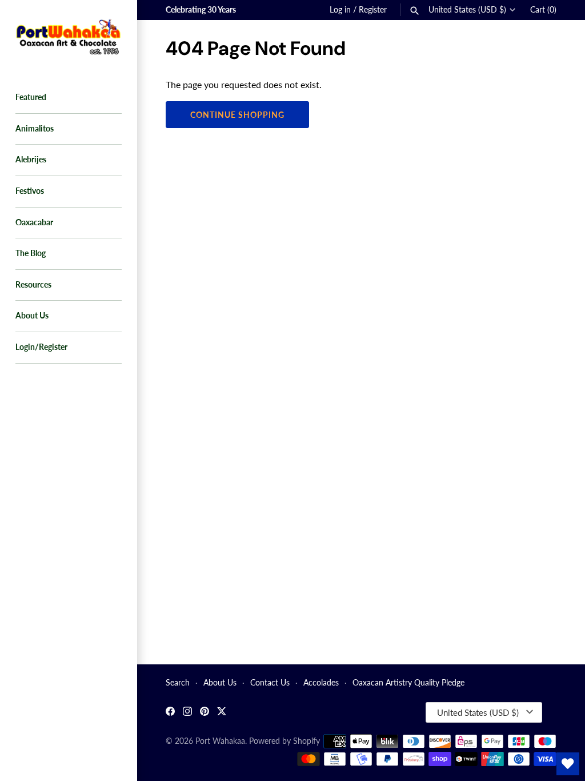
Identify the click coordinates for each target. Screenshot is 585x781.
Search (178, 682)
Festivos (29, 191)
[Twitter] (221, 712)
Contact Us (270, 682)
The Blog (30, 253)
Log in (340, 9)
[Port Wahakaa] (68, 35)
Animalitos (34, 128)
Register (373, 9)
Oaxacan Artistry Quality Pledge (408, 682)
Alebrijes (30, 159)
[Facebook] (170, 712)
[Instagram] (187, 712)
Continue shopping (237, 114)
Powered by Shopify (284, 741)
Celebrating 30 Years (201, 9)
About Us (32, 315)
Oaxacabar (34, 222)
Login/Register (41, 347)
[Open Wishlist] (567, 763)
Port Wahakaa (220, 741)
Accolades (321, 682)
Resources (33, 284)
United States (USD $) (467, 9)
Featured (30, 97)
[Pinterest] (204, 712)
